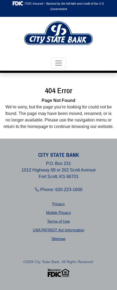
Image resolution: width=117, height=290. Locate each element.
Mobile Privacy (58, 212)
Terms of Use (58, 221)
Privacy (58, 204)
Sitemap (58, 238)
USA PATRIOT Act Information (58, 230)
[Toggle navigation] (58, 63)
